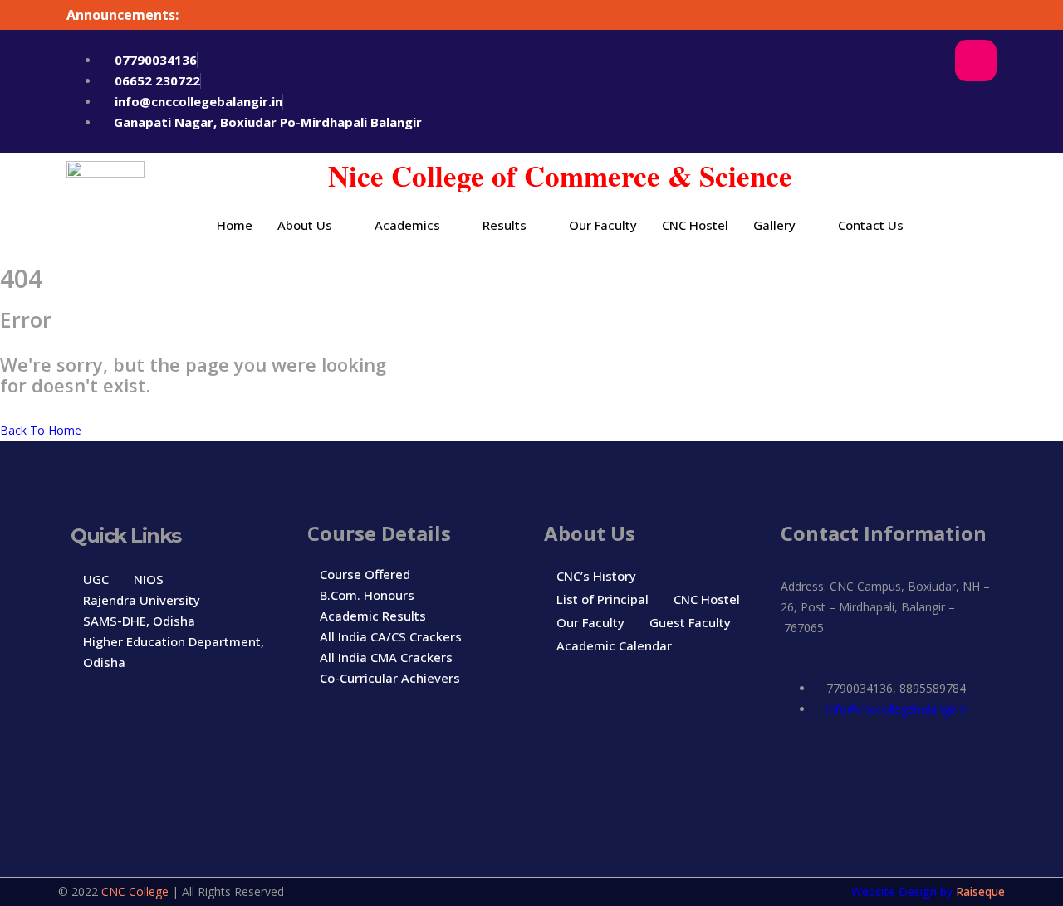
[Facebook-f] (925, 60)
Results (505, 225)
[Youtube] (976, 108)
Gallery (774, 225)
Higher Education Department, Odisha (173, 651)
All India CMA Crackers (386, 657)
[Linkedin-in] (909, 770)
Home (234, 225)
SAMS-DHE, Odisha (139, 620)
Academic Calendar (614, 645)
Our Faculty (603, 225)
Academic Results (373, 615)
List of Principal (602, 599)
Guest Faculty (690, 622)
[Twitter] (925, 108)
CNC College (135, 891)
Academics (407, 225)
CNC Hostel (695, 225)
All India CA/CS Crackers (391, 636)
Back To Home (40, 430)
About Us (304, 225)
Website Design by (903, 891)
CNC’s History (596, 575)
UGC (96, 579)
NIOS (149, 579)
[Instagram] (976, 60)
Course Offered (365, 574)
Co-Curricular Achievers (390, 678)
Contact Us (871, 225)
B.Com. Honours (367, 595)
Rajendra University (141, 600)
